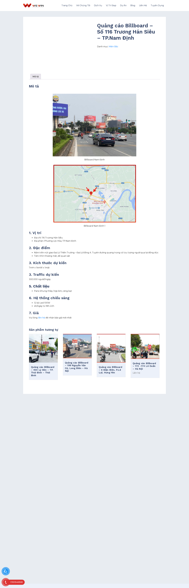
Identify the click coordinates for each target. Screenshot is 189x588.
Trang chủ (66, 5)
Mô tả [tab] (36, 76)
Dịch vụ (98, 5)
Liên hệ (143, 5)
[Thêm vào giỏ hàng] (43, 361)
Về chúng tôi (83, 5)
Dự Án (123, 5)
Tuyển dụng (157, 5)
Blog (132, 5)
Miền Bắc (113, 46)
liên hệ (41, 317)
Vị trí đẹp (111, 5)
